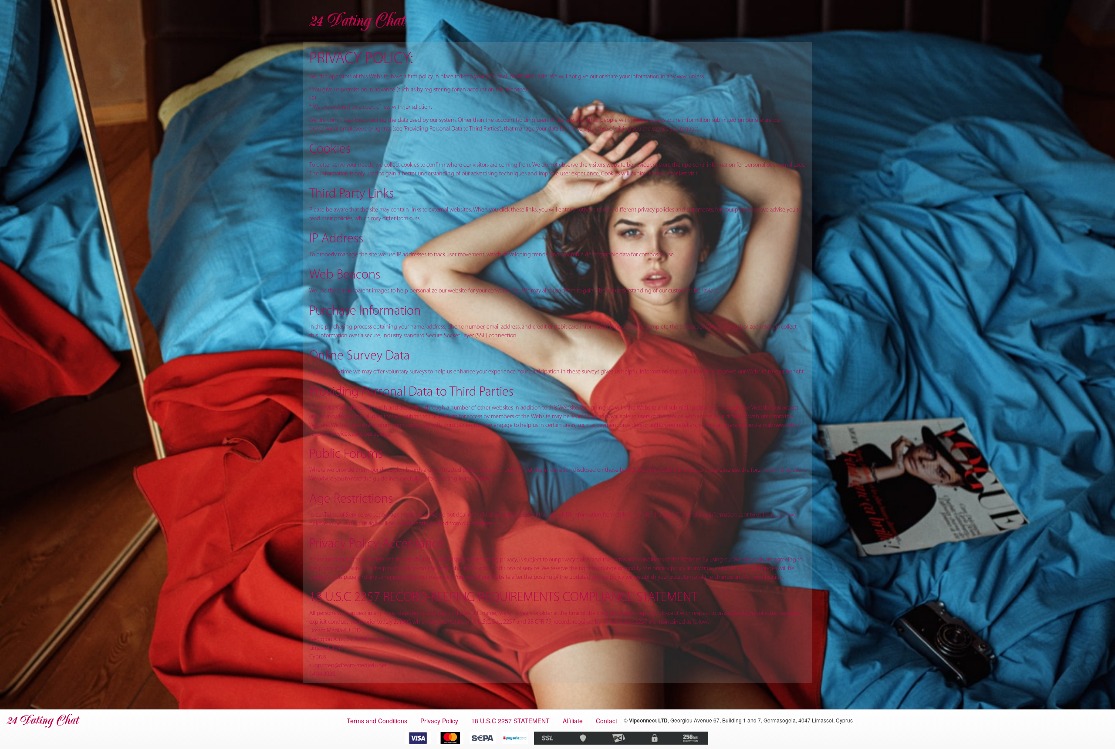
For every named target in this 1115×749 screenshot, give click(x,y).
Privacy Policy (439, 720)
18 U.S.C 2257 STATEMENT (510, 720)
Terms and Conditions (377, 720)
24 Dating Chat (356, 21)
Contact (606, 720)
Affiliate (573, 720)
